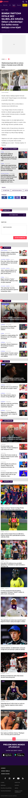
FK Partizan (6, 190)
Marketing (17, 782)
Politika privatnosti (6, 791)
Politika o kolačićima (6, 788)
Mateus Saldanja (17, 190)
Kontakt (17, 785)
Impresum (3, 785)
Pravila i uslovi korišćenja (18, 791)
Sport (3, 10)
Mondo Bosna (5, 774)
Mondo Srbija (5, 771)
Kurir (6, 59)
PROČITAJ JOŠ (8, 481)
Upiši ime (3, 222)
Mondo (3, 768)
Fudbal (6, 10)
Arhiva (16, 788)
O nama (2, 782)
